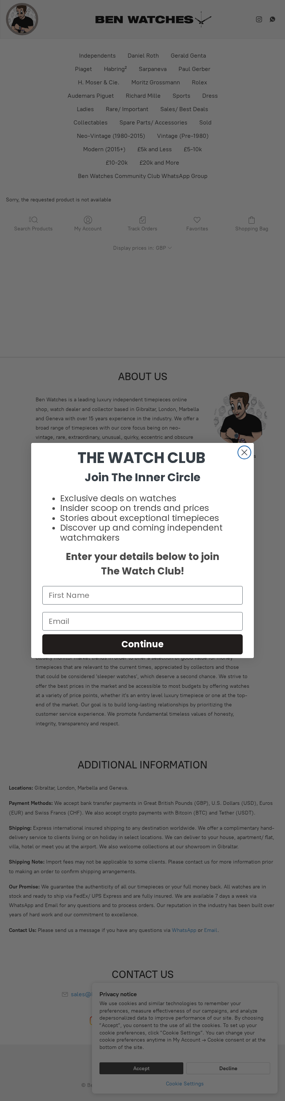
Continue (142, 644)
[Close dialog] (244, 452)
